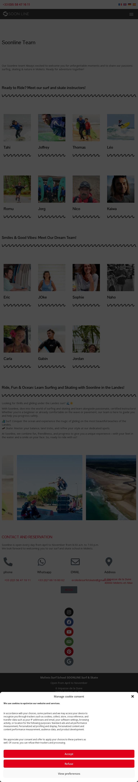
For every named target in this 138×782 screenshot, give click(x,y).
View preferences (69, 773)
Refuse (69, 764)
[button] (132, 696)
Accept (69, 754)
